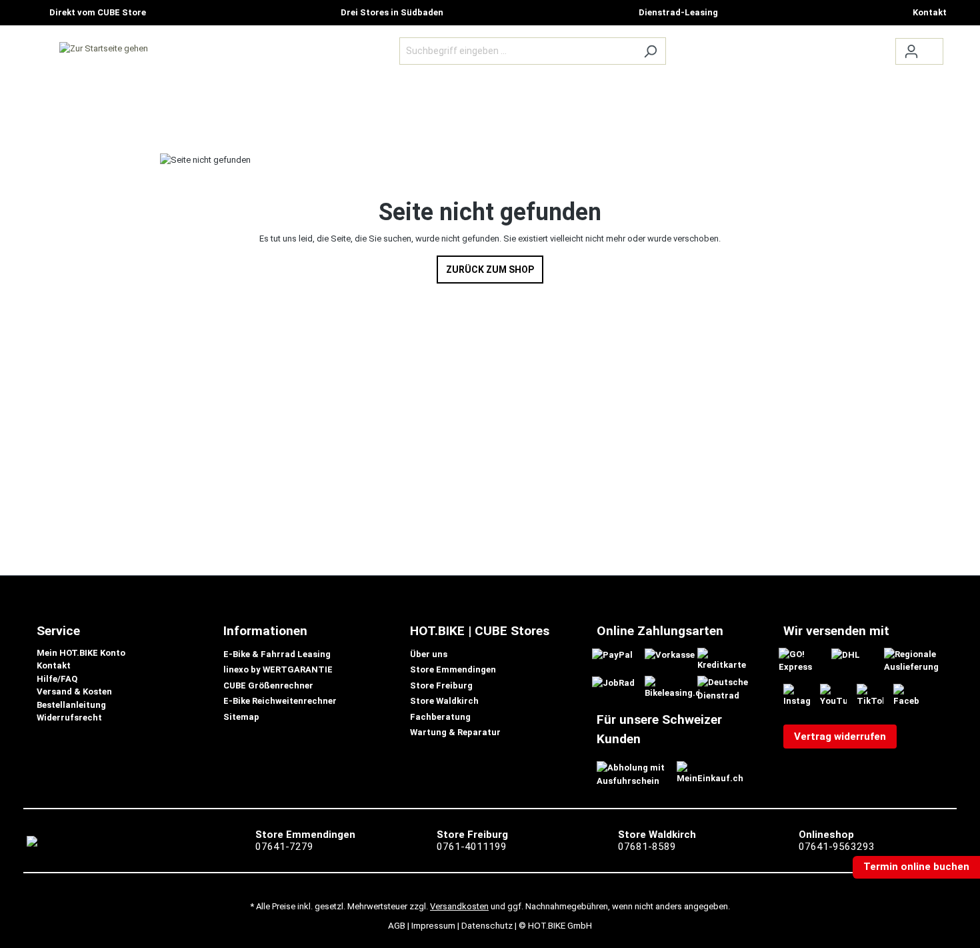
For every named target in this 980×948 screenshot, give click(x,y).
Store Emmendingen (453, 669)
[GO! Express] (806, 660)
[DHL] (845, 654)
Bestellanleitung (71, 705)
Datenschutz (487, 925)
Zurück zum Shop (490, 269)
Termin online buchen (916, 867)
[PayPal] (612, 654)
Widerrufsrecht (69, 718)
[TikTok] (875, 695)
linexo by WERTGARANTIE (278, 669)
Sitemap (241, 717)
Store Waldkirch (444, 701)
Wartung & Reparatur (455, 732)
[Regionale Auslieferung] (911, 660)
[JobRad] (613, 682)
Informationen (265, 630)
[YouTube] (838, 695)
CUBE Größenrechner (268, 685)
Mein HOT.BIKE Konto (81, 653)
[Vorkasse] (670, 654)
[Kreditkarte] (724, 659)
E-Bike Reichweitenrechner (280, 701)
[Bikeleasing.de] (672, 687)
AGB (396, 925)
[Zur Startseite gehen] (103, 48)
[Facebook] (911, 695)
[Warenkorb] (935, 45)
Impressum (433, 925)
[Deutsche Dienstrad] (724, 688)
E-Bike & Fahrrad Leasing (277, 654)
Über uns (428, 654)
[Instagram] (801, 695)
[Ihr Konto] (911, 51)
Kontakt (54, 665)
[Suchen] (650, 51)
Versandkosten (459, 906)
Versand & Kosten (74, 691)
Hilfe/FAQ (57, 679)
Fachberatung (440, 717)
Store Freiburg (441, 685)
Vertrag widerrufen (840, 737)
